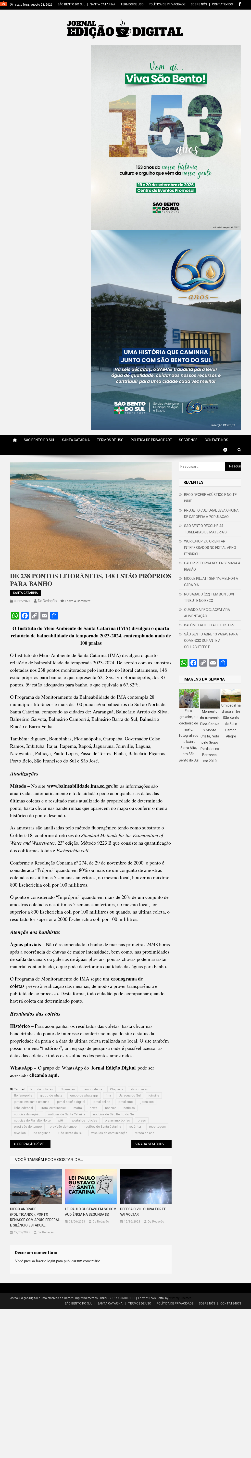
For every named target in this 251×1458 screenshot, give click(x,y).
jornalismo (125, 1102)
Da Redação (47, 601)
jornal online (101, 1102)
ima (108, 1095)
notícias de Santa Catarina (66, 1114)
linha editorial (23, 1108)
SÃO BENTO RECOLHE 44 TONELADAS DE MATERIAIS (205, 529)
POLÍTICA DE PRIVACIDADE (167, 4)
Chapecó (116, 1089)
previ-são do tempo (28, 1126)
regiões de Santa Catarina (103, 1126)
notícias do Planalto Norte (32, 1120)
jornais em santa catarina (31, 1102)
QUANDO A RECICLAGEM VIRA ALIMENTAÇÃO (207, 613)
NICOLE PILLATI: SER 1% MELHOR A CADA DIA (211, 582)
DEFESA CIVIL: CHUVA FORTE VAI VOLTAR (143, 1211)
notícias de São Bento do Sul (114, 1114)
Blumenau (68, 1089)
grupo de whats (51, 1095)
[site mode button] (228, 449)
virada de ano (144, 1133)
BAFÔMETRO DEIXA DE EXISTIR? (209, 625)
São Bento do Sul (70, 1133)
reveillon (20, 1133)
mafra (78, 1108)
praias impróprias (117, 1120)
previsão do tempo (63, 1126)
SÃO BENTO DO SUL (71, 4)
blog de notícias (41, 1089)
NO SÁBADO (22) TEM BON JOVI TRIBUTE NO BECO (209, 597)
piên (61, 1120)
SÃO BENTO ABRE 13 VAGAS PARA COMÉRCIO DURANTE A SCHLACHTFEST (211, 640)
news (93, 1108)
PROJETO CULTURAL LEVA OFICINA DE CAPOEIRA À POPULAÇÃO (211, 513)
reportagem (157, 1126)
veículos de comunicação (109, 1133)
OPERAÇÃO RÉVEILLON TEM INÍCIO (33, 1144)
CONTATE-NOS (222, 4)
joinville (154, 1095)
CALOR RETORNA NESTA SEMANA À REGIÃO (212, 566)
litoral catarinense (53, 1108)
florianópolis (23, 1095)
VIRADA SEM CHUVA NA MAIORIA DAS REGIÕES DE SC (153, 1144)
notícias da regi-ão (27, 1114)
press (142, 1120)
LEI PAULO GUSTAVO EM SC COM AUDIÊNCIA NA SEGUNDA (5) (90, 1211)
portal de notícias (84, 1120)
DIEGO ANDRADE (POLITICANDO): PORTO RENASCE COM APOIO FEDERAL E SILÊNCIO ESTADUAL (35, 1217)
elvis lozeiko (139, 1089)
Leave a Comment (77, 601)
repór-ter (135, 1126)
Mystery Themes (180, 1298)
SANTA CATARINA (102, 4)
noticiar (110, 1108)
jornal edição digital (71, 1102)
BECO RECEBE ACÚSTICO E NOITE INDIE (210, 498)
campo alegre (92, 1089)
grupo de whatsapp (84, 1095)
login (51, 1260)
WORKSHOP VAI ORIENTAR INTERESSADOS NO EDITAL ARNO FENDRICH (210, 547)
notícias (129, 1108)
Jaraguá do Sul (130, 1095)
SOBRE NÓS (199, 4)
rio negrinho (42, 1133)
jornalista (147, 1102)
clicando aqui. (44, 1075)
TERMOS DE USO (132, 4)
